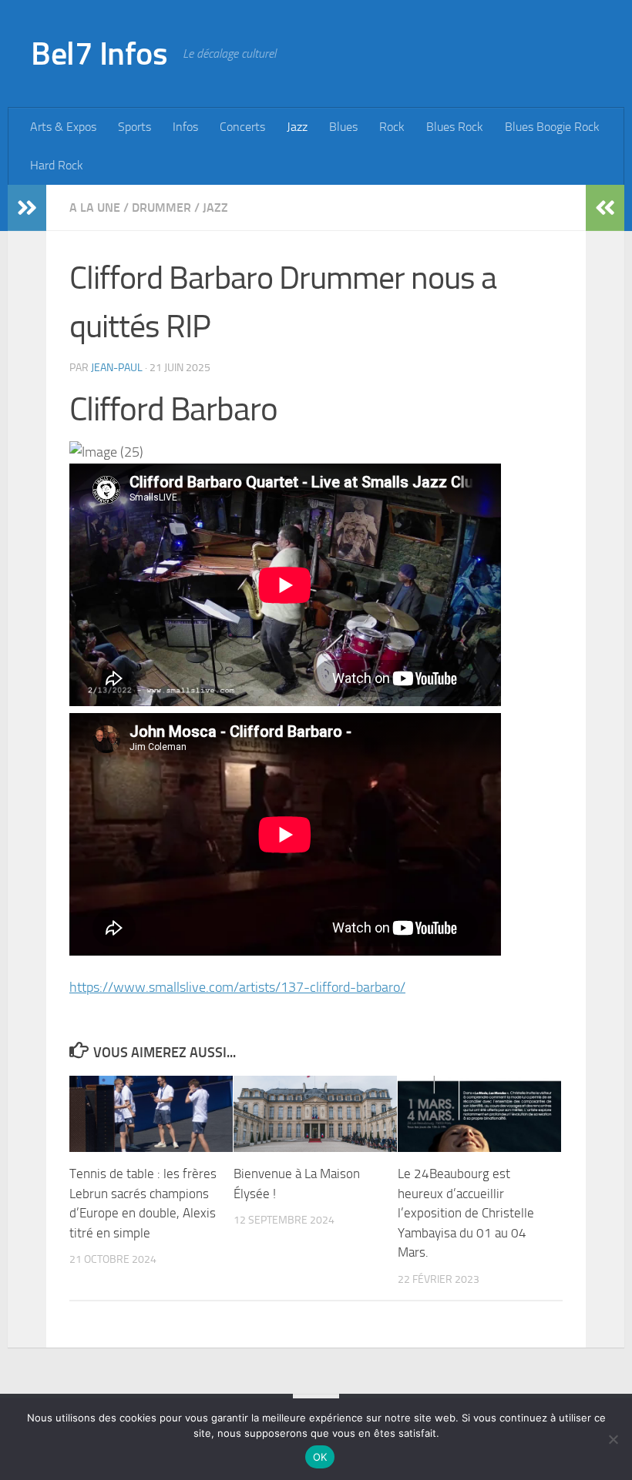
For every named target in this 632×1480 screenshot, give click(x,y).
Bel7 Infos (99, 54)
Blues (343, 126)
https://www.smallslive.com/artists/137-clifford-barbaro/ (237, 987)
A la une (94, 207)
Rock (392, 126)
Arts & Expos (63, 126)
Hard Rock (56, 165)
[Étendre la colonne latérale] (27, 208)
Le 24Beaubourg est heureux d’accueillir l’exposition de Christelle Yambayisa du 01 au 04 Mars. (466, 1213)
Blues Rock (454, 126)
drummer (161, 207)
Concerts (242, 126)
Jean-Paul (117, 367)
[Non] (612, 1439)
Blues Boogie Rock (552, 126)
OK (320, 1457)
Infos (185, 126)
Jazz (297, 126)
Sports (134, 126)
